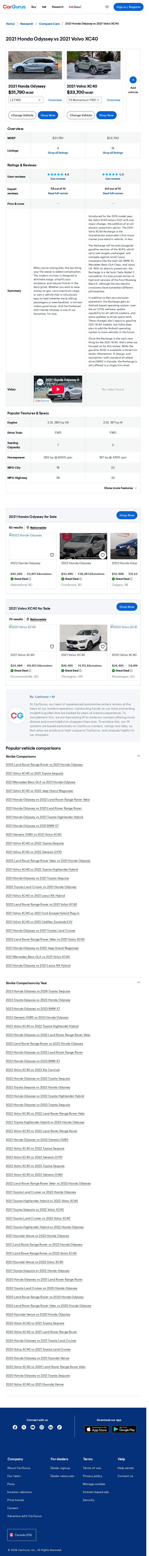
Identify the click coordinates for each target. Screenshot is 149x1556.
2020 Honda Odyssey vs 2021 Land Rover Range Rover (44, 1279)
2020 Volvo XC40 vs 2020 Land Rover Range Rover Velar (46, 1366)
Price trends (15, 1500)
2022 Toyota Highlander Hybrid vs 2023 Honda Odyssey (45, 1122)
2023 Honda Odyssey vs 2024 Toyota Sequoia (38, 991)
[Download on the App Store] (96, 1430)
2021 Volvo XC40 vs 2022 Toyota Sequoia (35, 843)
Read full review (58, 193)
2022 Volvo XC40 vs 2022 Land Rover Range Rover (41, 1131)
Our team (14, 1476)
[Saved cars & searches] (107, 7)
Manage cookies (94, 1484)
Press (11, 1484)
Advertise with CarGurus (24, 1516)
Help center (126, 1468)
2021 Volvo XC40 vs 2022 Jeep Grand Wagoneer (39, 790)
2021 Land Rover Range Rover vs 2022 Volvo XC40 (41, 1253)
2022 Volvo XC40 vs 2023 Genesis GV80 (34, 1174)
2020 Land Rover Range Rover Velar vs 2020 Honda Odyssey (48, 1305)
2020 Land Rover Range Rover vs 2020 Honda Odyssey (45, 1296)
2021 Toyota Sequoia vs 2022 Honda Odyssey (37, 1270)
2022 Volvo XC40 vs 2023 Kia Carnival (33, 1069)
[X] (24, 1428)
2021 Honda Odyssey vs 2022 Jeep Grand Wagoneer (42, 948)
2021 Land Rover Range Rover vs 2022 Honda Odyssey (44, 1244)
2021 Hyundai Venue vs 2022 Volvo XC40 (34, 1262)
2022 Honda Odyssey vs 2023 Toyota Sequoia (38, 1104)
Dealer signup (60, 1468)
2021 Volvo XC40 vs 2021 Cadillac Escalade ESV (39, 921)
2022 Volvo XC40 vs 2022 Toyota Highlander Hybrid (42, 1026)
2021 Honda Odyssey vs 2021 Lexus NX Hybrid (38, 965)
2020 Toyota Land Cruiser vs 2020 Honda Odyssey (41, 1288)
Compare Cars (49, 23)
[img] (30, 579)
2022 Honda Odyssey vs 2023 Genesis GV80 (37, 1139)
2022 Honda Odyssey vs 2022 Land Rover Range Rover (44, 1052)
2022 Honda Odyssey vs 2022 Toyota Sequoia (38, 1078)
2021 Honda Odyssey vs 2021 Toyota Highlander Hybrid (44, 817)
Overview (55, 100)
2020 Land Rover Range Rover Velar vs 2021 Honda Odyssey (48, 860)
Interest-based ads (96, 1492)
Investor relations (19, 1492)
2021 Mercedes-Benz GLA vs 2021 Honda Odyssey (40, 782)
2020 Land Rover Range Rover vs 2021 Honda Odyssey (44, 764)
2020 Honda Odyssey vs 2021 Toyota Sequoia (38, 1375)
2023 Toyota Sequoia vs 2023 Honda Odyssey (38, 999)
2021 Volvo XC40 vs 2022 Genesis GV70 (34, 852)
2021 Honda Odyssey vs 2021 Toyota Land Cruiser (40, 930)
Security (88, 1500)
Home (10, 23)
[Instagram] (41, 1428)
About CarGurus (18, 1468)
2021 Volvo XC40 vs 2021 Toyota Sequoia (34, 773)
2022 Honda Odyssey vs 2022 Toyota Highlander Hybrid (45, 1096)
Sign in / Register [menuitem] (128, 7)
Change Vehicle (22, 115)
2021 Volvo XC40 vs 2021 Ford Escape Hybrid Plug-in (42, 913)
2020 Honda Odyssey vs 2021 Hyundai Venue (37, 1358)
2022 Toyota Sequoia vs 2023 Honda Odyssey (38, 1087)
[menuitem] (34, 7)
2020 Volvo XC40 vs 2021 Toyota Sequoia (35, 1323)
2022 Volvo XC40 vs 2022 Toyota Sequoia (35, 1148)
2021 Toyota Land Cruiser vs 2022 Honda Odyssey (41, 1192)
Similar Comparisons (21, 757)
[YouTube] (33, 1428)
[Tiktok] (59, 1428)
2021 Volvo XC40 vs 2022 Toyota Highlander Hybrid (42, 869)
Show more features (118, 488)
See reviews (58, 178)
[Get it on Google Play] (124, 1430)
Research (26, 23)
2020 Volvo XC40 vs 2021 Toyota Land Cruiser (38, 1349)
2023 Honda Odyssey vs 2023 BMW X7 (33, 1008)
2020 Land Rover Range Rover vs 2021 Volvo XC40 (41, 904)
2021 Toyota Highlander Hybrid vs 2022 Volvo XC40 (42, 1200)
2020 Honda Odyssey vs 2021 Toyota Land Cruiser (41, 1340)
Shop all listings (58, 152)
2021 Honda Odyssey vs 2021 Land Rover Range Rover (44, 808)
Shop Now (48, 115)
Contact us (125, 1476)
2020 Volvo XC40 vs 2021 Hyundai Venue (35, 1384)
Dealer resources (62, 1476)
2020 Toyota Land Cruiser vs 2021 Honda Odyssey (41, 886)
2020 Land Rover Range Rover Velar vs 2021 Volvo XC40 (45, 939)
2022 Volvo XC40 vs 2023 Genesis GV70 (34, 1157)
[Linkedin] (50, 1428)
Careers (12, 1508)
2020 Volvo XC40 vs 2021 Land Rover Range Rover (41, 1331)
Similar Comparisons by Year (26, 983)
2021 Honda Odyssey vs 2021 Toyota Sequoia (37, 878)
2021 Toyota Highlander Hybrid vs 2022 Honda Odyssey (45, 1227)
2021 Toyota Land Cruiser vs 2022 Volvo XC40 (38, 1218)
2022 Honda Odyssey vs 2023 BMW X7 (33, 1061)
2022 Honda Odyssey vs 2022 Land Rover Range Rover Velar (48, 1034)
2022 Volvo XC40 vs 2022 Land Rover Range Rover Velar (45, 1113)
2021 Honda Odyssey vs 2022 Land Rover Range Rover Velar (48, 799)
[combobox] (21, 1535)
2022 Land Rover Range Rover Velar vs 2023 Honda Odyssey (48, 1183)
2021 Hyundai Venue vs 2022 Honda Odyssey (37, 1235)
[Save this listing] (52, 555)
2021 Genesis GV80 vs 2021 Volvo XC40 (33, 834)
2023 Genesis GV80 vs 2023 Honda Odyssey (37, 1017)
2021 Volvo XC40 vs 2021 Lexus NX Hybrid (35, 895)
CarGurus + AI (45, 696)
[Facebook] (15, 1428)
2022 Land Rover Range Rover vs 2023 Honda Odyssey (44, 1043)
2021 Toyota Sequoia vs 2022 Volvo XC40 (35, 1209)
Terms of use (92, 1468)
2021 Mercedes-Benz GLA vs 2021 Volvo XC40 (38, 956)
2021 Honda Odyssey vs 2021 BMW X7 (32, 825)
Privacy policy (92, 1476)
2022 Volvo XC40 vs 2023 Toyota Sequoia (35, 1165)
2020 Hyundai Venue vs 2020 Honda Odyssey (38, 1314)
